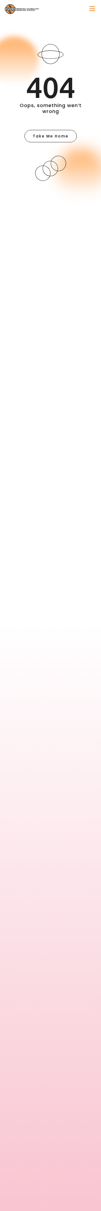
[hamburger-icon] (92, 9)
